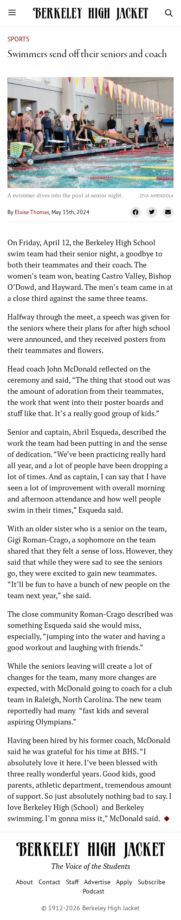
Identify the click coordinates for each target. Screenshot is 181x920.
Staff (72, 882)
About (24, 882)
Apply (124, 882)
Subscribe (151, 882)
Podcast (93, 891)
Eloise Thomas (32, 212)
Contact (49, 882)
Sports (18, 39)
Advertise (97, 882)
